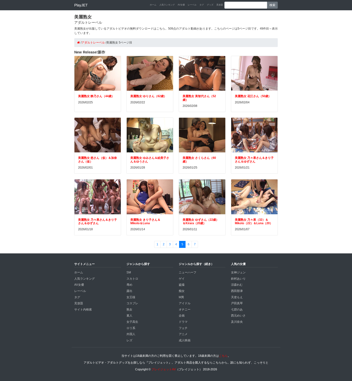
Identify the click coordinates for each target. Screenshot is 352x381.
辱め (129, 284)
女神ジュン (238, 272)
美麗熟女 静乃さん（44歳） (96, 96)
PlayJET (81, 5)
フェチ (183, 328)
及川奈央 (237, 321)
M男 (181, 297)
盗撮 (182, 284)
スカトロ (132, 278)
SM (128, 272)
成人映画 (184, 340)
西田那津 (237, 290)
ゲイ (182, 278)
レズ (129, 340)
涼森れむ (237, 284)
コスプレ (132, 303)
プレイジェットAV (163, 369)
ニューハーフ (187, 272)
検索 (272, 5)
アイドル (184, 303)
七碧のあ (237, 309)
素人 (129, 315)
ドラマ (183, 321)
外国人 (130, 334)
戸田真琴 (237, 303)
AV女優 (181, 4)
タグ (201, 4)
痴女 (182, 290)
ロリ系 (130, 328)
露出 (129, 290)
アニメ (183, 334)
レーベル (192, 4)
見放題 (219, 4)
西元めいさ (238, 315)
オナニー (184, 309)
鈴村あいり (238, 278)
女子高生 (132, 321)
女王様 (130, 297)
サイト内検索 (83, 309)
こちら (223, 355)
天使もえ (237, 297)
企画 (182, 315)
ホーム (153, 4)
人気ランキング (167, 4)
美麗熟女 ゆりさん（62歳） (148, 96)
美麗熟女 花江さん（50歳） (253, 96)
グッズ (210, 4)
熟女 (129, 309)
